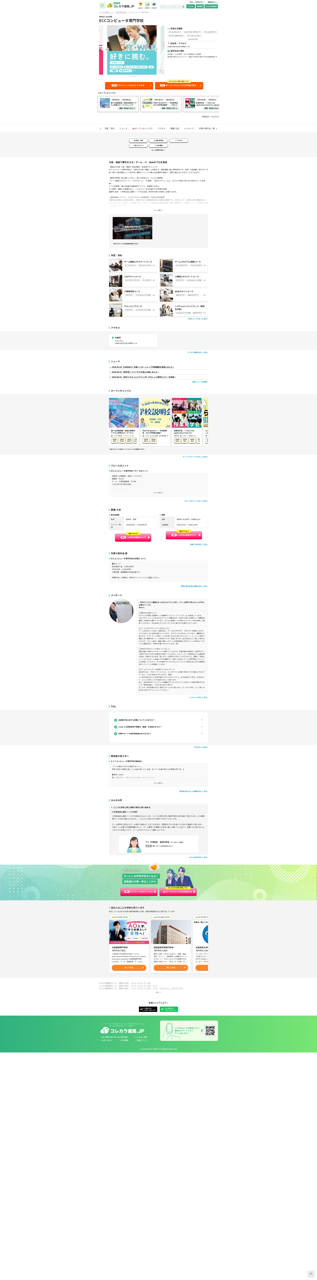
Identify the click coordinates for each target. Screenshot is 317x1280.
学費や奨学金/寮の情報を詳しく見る (194, 586)
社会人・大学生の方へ (196, 2)
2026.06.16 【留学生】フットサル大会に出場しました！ (135, 372)
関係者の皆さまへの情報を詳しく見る (193, 791)
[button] (100, 129)
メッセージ (189, 128)
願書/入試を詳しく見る (198, 544)
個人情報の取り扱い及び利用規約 (115, 1037)
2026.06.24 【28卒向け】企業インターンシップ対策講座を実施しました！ (143, 367)
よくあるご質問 (141, 1037)
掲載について (142, 1040)
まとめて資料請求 (211, 6)
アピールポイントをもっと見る (195, 501)
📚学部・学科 (138, 140)
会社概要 (124, 1040)
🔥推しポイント (138, 145)
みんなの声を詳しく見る (198, 857)
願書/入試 (174, 128)
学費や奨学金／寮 (207, 128)
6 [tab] (135, 76)
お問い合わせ (107, 1040)
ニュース (123, 128)
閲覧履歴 (199, 6)
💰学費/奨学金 (158, 140)
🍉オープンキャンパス (142, 128)
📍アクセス (179, 140)
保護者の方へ (212, 2)
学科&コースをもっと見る (197, 319)
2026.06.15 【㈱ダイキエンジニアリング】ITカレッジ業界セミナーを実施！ (144, 377)
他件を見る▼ (193, 39)
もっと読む (157, 493)
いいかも (190, 6)
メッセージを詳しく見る (198, 697)
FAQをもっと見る (200, 747)
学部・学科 (109, 128)
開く (157, 993)
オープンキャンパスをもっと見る (195, 457)
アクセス (161, 128)
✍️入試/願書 (158, 145)
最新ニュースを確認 (199, 382)
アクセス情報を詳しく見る (197, 352)
